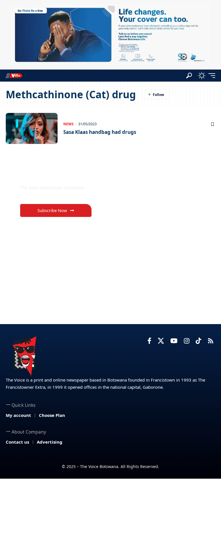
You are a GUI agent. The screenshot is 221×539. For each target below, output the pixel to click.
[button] (189, 75)
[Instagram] (186, 341)
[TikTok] (198, 341)
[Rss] (210, 341)
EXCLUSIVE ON (50, 174)
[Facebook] (149, 341)
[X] (160, 341)
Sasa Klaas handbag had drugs (99, 132)
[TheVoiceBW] (14, 75)
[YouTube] (174, 341)
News (68, 124)
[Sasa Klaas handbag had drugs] (32, 128)
